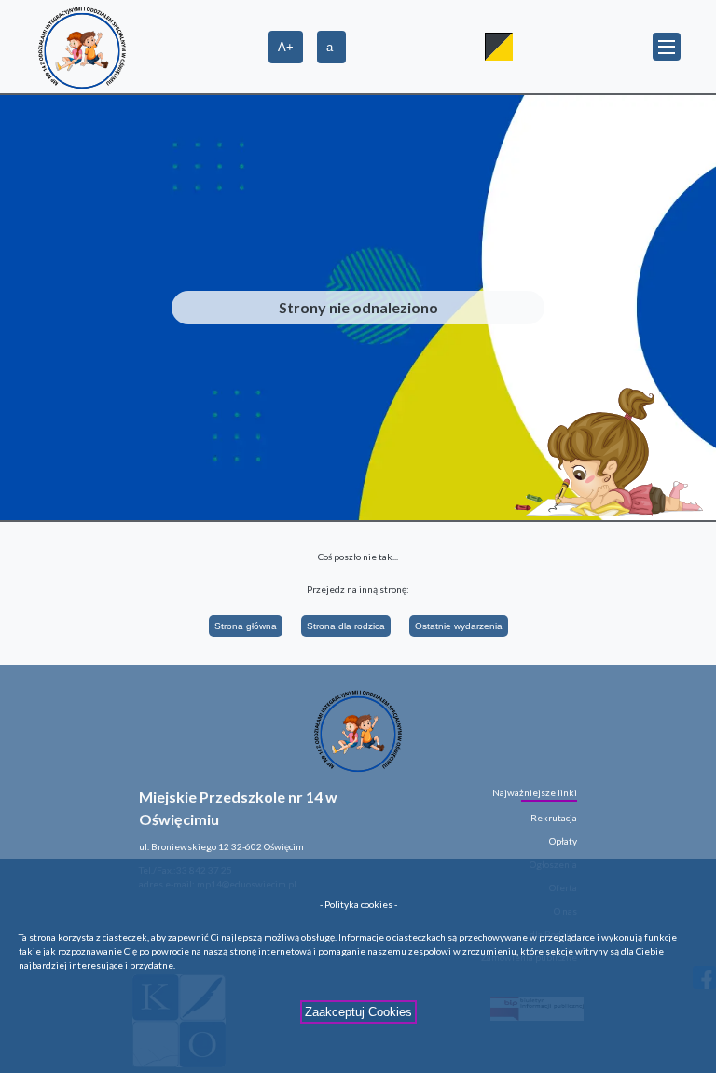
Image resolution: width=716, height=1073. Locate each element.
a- (331, 47)
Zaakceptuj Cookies (358, 1012)
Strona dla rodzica (346, 626)
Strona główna (245, 626)
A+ (286, 47)
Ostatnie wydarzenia (459, 626)
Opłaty (563, 840)
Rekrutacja (553, 817)
